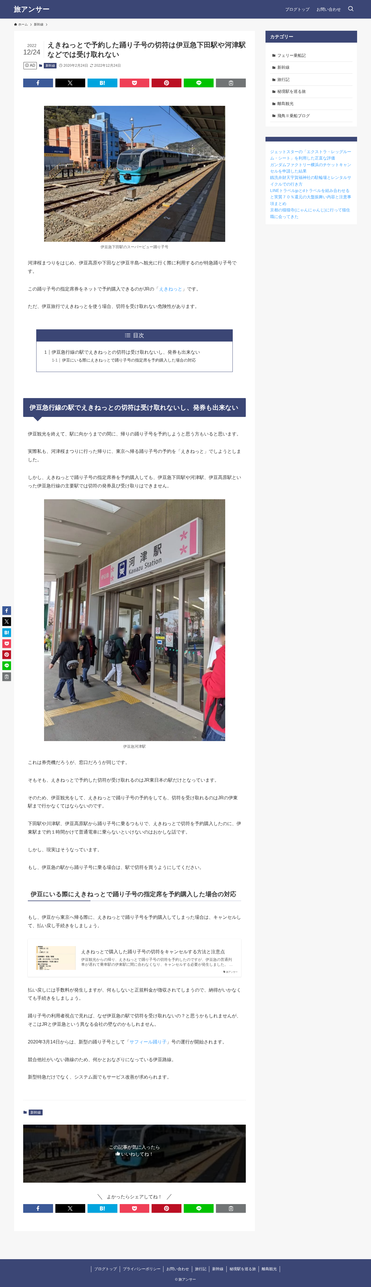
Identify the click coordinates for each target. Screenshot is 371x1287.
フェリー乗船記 (291, 55)
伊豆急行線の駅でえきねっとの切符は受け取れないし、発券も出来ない (126, 352)
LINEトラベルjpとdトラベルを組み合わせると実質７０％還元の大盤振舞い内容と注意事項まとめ (310, 197)
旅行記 (283, 79)
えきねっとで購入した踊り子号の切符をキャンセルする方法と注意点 (153, 951)
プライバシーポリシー (142, 1269)
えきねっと (170, 288)
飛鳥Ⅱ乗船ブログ (293, 115)
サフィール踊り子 (148, 1041)
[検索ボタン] (350, 9)
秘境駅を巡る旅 (291, 91)
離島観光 (285, 103)
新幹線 (50, 65)
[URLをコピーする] (231, 83)
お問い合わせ (177, 1269)
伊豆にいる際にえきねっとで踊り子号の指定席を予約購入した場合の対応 (129, 360)
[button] (38, 83)
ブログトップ (105, 1269)
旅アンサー (32, 9)
